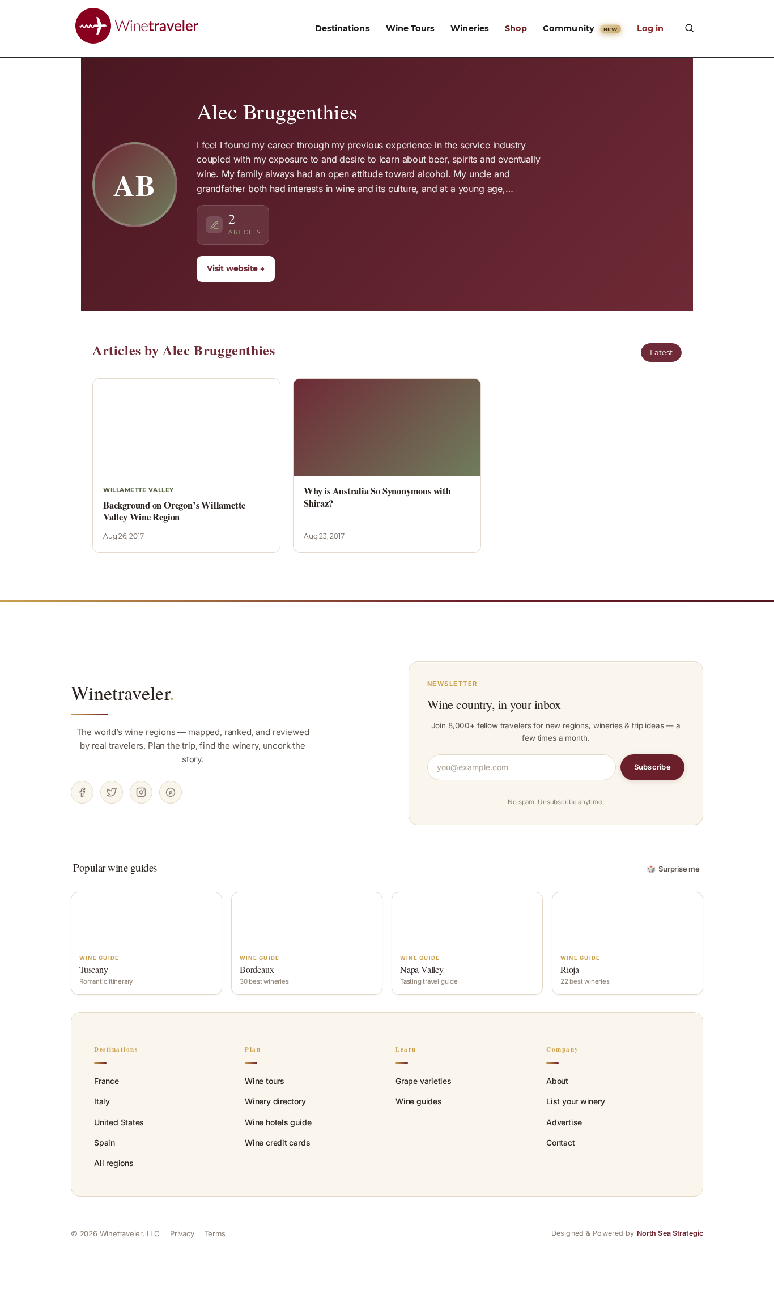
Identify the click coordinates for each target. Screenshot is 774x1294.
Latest (661, 352)
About (557, 1081)
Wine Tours (410, 28)
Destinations (342, 28)
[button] (689, 27)
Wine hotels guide (278, 1122)
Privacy (182, 1233)
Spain (104, 1142)
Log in (650, 28)
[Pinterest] (170, 792)
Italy (102, 1101)
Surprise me (673, 868)
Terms (215, 1233)
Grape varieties (423, 1081)
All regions (114, 1163)
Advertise (564, 1122)
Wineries (469, 28)
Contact (560, 1142)
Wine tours (264, 1081)
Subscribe (652, 766)
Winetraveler (123, 692)
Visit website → (236, 268)
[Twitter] (111, 792)
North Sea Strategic (670, 1233)
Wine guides (418, 1101)
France (106, 1081)
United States (119, 1122)
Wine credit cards (277, 1142)
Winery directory (275, 1101)
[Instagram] (141, 792)
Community (580, 28)
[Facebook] (82, 792)
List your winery (575, 1101)
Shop (516, 28)
